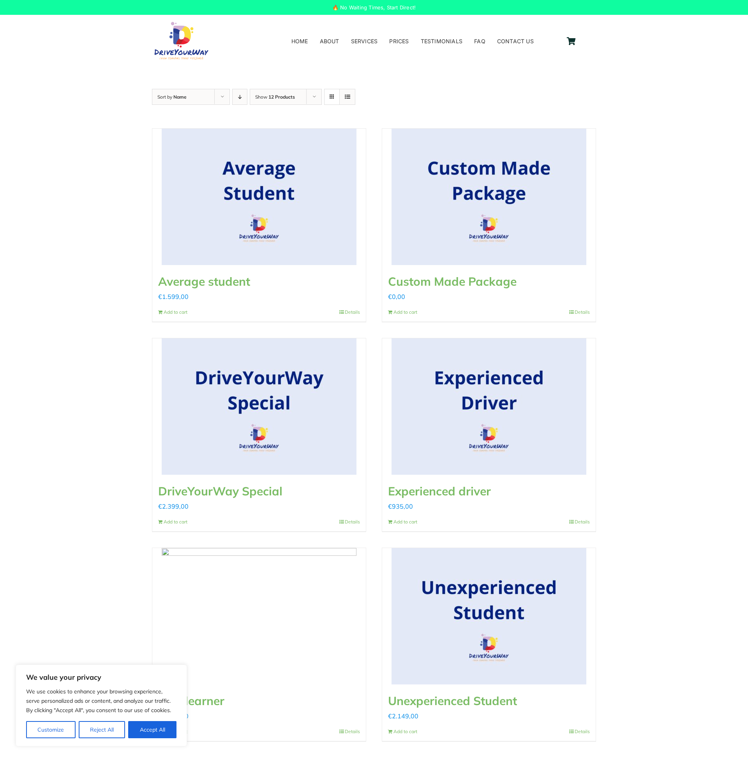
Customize (50, 729)
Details (352, 312)
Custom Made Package (452, 281)
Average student (204, 281)
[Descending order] (239, 97)
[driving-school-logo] (181, 24)
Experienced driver (439, 491)
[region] (101, 705)
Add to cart (175, 312)
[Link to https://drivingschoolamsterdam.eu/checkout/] (571, 41)
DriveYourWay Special (220, 491)
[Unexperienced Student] (489, 616)
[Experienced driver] (489, 406)
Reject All (102, 729)
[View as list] (347, 96)
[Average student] (259, 197)
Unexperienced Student (452, 700)
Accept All (152, 729)
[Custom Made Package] (489, 197)
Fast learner (191, 700)
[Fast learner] (259, 616)
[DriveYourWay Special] (259, 406)
